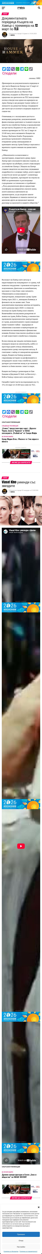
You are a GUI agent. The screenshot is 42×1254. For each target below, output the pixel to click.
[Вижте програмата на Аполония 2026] (21, 5)
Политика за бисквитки (11, 1251)
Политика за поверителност (28, 1251)
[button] (39, 1207)
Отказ (21, 1241)
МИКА (13, 35)
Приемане (21, 1234)
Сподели (9, 73)
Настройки (21, 1247)
